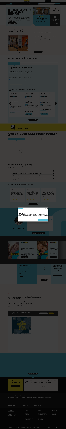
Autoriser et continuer (43, 219)
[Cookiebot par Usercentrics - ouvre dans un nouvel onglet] (45, 208)
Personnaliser (32, 219)
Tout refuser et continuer (23, 219)
